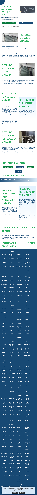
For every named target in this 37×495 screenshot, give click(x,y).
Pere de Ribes (4, 385)
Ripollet (4, 355)
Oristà (11, 439)
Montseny (27, 333)
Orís (19, 439)
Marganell (11, 377)
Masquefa (19, 373)
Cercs (19, 471)
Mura (12, 333)
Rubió (11, 352)
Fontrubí (4, 460)
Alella (4, 258)
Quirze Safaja (4, 419)
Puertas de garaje (4, 26)
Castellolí (27, 475)
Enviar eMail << (30, 167)
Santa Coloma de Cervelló (27, 448)
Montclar (19, 463)
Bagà (11, 330)
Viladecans (27, 250)
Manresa (27, 330)
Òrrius (4, 479)
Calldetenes (27, 344)
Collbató (12, 467)
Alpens (27, 254)
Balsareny (27, 326)
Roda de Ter (27, 352)
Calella (4, 348)
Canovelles (19, 340)
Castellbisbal (19, 254)
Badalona (4, 254)
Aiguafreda (11, 258)
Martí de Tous (4, 390)
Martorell (4, 377)
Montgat (4, 463)
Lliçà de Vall (27, 308)
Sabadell (12, 410)
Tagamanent (4, 456)
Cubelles (27, 312)
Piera (12, 262)
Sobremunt (11, 435)
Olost (4, 442)
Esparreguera (19, 266)
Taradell (4, 318)
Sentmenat (19, 456)
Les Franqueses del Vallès (4, 297)
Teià (19, 270)
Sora (19, 301)
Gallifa (11, 301)
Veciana (27, 280)
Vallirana (12, 284)
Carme (4, 262)
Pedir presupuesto (26, 22)
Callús (19, 344)
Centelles (27, 471)
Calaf (11, 308)
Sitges (19, 435)
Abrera (11, 315)
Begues (4, 301)
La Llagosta (11, 414)
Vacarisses (11, 287)
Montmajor (27, 460)
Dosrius (19, 312)
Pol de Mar (4, 423)
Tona (12, 336)
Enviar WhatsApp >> (8, 22)
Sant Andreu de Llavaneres (19, 357)
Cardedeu (27, 322)
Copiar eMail (18, 171)
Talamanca (11, 318)
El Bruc (11, 312)
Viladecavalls (19, 250)
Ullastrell (12, 431)
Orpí (4, 439)
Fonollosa (27, 484)
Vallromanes (4, 284)
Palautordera (12, 398)
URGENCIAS (19, 179)
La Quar (4, 427)
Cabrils (19, 330)
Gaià (27, 456)
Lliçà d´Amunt (4, 312)
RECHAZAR (15, 492)
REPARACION (4, 179)
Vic (27, 423)
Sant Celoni (19, 427)
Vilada (19, 423)
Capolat (4, 326)
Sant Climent (12, 427)
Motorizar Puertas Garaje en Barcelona (12, 26)
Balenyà (4, 330)
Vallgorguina (19, 284)
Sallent (19, 360)
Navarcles (4, 333)
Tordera (4, 315)
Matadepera (12, 373)
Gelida (11, 280)
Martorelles (27, 373)
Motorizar (4, 250)
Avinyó (19, 304)
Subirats (27, 287)
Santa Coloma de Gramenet (27, 276)
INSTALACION (12, 179)
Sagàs (27, 301)
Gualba (27, 479)
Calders (4, 308)
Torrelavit (4, 446)
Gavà (19, 280)
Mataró (27, 360)
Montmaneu (19, 460)
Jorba (11, 460)
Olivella (11, 442)
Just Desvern (12, 394)
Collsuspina (11, 266)
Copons (4, 266)
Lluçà (4, 304)
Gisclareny (19, 484)
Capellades (11, 326)
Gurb (12, 479)
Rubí (19, 352)
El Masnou (27, 467)
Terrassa (12, 270)
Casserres (27, 258)
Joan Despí (27, 336)
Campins (4, 344)
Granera (12, 484)
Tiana (4, 270)
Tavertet (19, 315)
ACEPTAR (21, 492)
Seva (27, 435)
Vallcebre (27, 284)
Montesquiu (11, 463)
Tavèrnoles (27, 315)
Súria (19, 287)
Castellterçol (19, 475)
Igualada (4, 467)
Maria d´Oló (19, 431)
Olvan (27, 439)
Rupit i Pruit (3, 352)
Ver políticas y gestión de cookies (18, 490)
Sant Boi (27, 406)
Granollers (4, 484)
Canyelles (4, 340)
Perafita (19, 262)
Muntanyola (19, 333)
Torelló (19, 446)
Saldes (4, 291)
